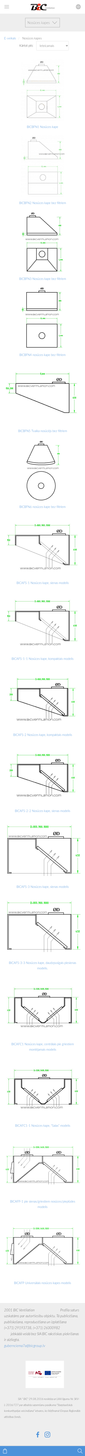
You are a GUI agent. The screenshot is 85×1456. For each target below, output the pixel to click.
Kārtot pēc (26, 45)
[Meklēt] (80, 1451)
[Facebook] (37, 1434)
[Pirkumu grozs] (5, 1451)
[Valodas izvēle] (78, 7)
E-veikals (10, 38)
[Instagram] (47, 1434)
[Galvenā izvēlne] (6, 7)
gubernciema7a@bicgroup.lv (24, 1345)
